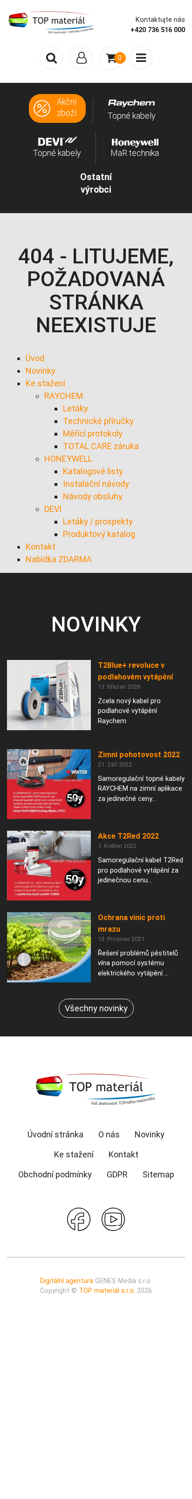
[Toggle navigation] (81, 57)
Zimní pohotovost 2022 (139, 754)
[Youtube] (113, 1218)
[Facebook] (78, 1218)
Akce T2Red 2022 (128, 836)
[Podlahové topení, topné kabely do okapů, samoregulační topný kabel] (51, 22)
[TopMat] (96, 1089)
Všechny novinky (96, 1008)
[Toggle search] (51, 57)
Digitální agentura (66, 1281)
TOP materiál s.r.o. (107, 1291)
